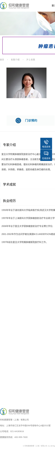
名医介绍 (15, 59)
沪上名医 (30, 59)
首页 (2, 60)
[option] (26, 83)
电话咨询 (46, 146)
